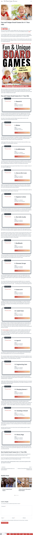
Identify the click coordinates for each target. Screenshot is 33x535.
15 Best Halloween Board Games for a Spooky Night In (8, 468)
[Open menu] (31, 1)
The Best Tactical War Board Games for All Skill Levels (25, 468)
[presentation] (8, 482)
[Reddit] (5, 29)
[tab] (15, 495)
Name (2, 517)
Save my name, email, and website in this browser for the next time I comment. (15, 520)
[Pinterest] (7, 29)
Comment (3, 506)
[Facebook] (2, 29)
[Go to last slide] (2, 486)
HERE (29, 31)
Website (24, 517)
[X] (3, 29)
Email (13, 517)
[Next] (30, 486)
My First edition (6, 329)
